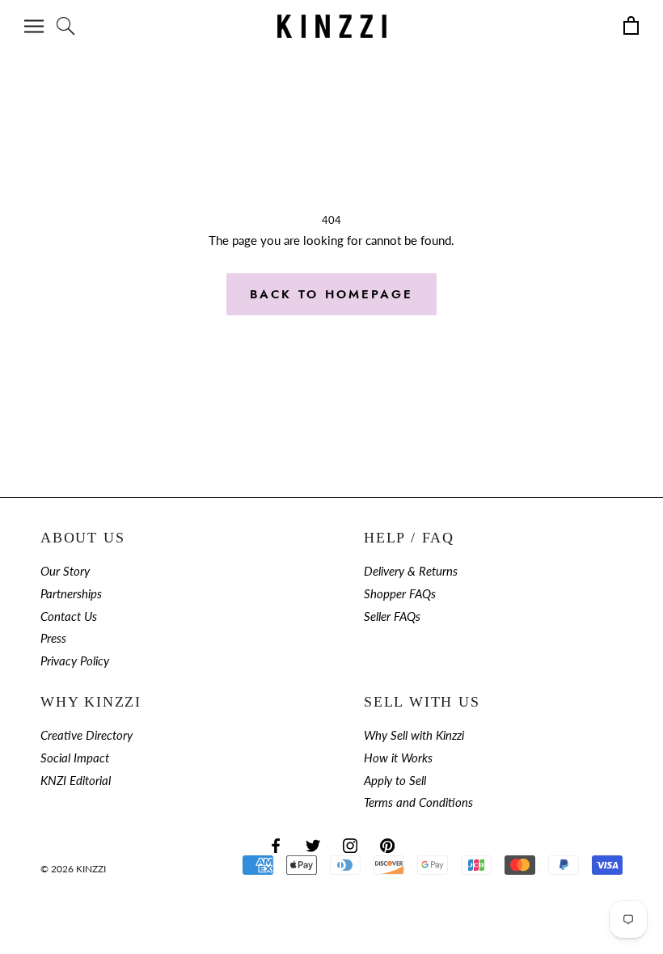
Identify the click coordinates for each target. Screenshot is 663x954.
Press (53, 638)
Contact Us (68, 616)
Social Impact (74, 758)
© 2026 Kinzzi (73, 869)
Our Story (65, 571)
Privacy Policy (74, 661)
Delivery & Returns (411, 571)
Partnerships (71, 594)
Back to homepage (331, 294)
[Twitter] (313, 844)
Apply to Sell (395, 780)
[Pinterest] (387, 844)
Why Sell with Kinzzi (414, 735)
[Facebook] (275, 844)
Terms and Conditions (418, 802)
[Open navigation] (34, 26)
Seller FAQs (392, 616)
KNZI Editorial (75, 780)
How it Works (398, 758)
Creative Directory (86, 735)
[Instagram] (350, 844)
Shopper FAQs (400, 594)
